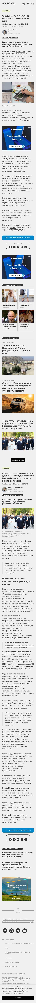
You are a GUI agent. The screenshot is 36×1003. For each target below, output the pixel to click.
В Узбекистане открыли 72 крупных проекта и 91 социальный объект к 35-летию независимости (16, 866)
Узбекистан (14, 37)
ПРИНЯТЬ (18, 998)
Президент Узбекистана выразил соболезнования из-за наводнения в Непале (17, 855)
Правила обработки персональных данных (17, 953)
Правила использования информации (19, 944)
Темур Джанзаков (15, 487)
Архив (7, 948)
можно (13, 227)
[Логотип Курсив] (8, 3)
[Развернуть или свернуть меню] (32, 4)
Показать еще (18, 460)
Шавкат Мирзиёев (17, 495)
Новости (6, 11)
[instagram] (11, 930)
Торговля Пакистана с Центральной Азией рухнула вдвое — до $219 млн (16, 349)
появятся (22, 213)
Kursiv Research (11, 966)
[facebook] (5, 930)
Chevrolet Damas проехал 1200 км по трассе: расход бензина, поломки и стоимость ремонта (16, 387)
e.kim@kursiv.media (14, 33)
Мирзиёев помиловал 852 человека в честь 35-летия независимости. (18, 645)
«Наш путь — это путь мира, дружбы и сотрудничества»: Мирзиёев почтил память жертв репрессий (18, 425)
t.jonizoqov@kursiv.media (15, 491)
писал (21, 815)
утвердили (20, 51)
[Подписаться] (32, 921)
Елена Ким (12, 30)
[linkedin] (24, 930)
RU (28, 4)
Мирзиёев (13, 788)
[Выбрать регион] (23, 4)
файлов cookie (18, 993)
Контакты (8, 958)
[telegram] (18, 930)
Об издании (9, 939)
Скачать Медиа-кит (12, 962)
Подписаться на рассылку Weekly (15, 919)
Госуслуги (6, 37)
